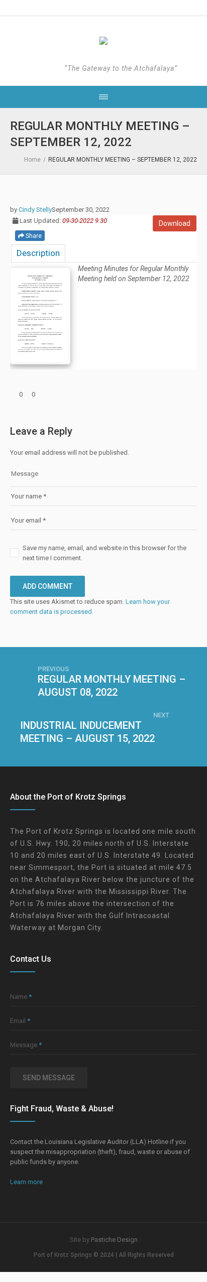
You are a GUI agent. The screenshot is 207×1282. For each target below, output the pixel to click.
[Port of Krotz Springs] (103, 41)
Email (20, 1020)
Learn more (26, 1182)
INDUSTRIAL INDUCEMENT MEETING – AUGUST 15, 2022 (87, 731)
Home (32, 159)
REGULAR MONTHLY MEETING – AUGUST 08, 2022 (111, 685)
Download (174, 223)
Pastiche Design (114, 1239)
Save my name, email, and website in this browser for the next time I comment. (104, 553)
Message (26, 1045)
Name (21, 996)
